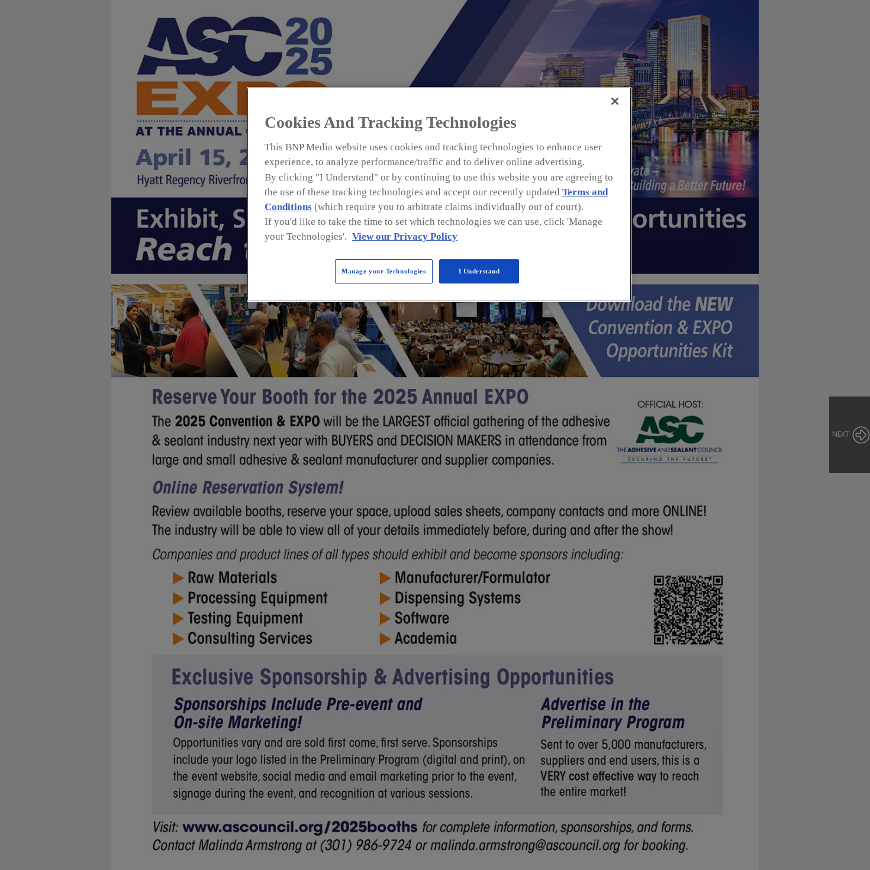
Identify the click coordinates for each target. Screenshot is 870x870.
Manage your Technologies (383, 271)
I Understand (479, 271)
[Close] (615, 101)
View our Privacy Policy (404, 236)
